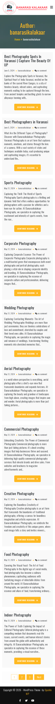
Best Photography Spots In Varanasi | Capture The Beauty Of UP (27, 60)
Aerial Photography (17, 368)
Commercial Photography (21, 429)
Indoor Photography (17, 614)
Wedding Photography (19, 307)
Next (39, 677)
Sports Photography (18, 182)
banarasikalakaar (24, 70)
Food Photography (16, 554)
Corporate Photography (20, 243)
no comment (42, 70)
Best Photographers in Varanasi (26, 121)
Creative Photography (19, 493)
